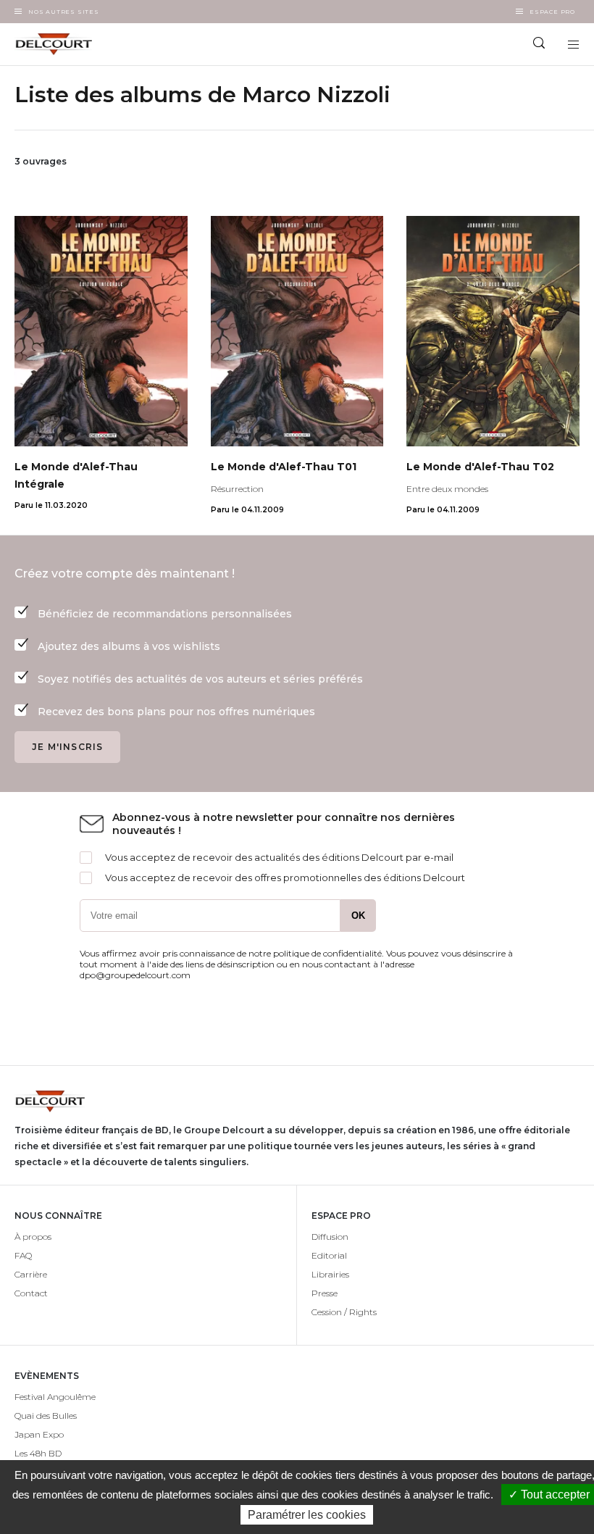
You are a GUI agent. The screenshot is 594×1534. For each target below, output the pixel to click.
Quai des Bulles (45, 1415)
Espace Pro (552, 11)
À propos (32, 1236)
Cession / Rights (344, 1311)
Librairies (330, 1274)
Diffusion (329, 1236)
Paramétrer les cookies (307, 1515)
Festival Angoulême (55, 1396)
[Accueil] (148, 44)
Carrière (30, 1274)
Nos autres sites (63, 11)
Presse (324, 1293)
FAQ (23, 1255)
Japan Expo (39, 1434)
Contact (31, 1293)
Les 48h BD (38, 1453)
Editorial (329, 1255)
